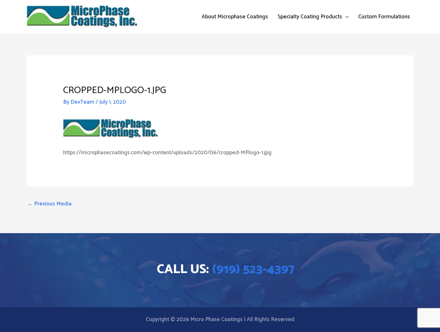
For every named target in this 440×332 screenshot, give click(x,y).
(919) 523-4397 (253, 269)
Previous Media (49, 203)
